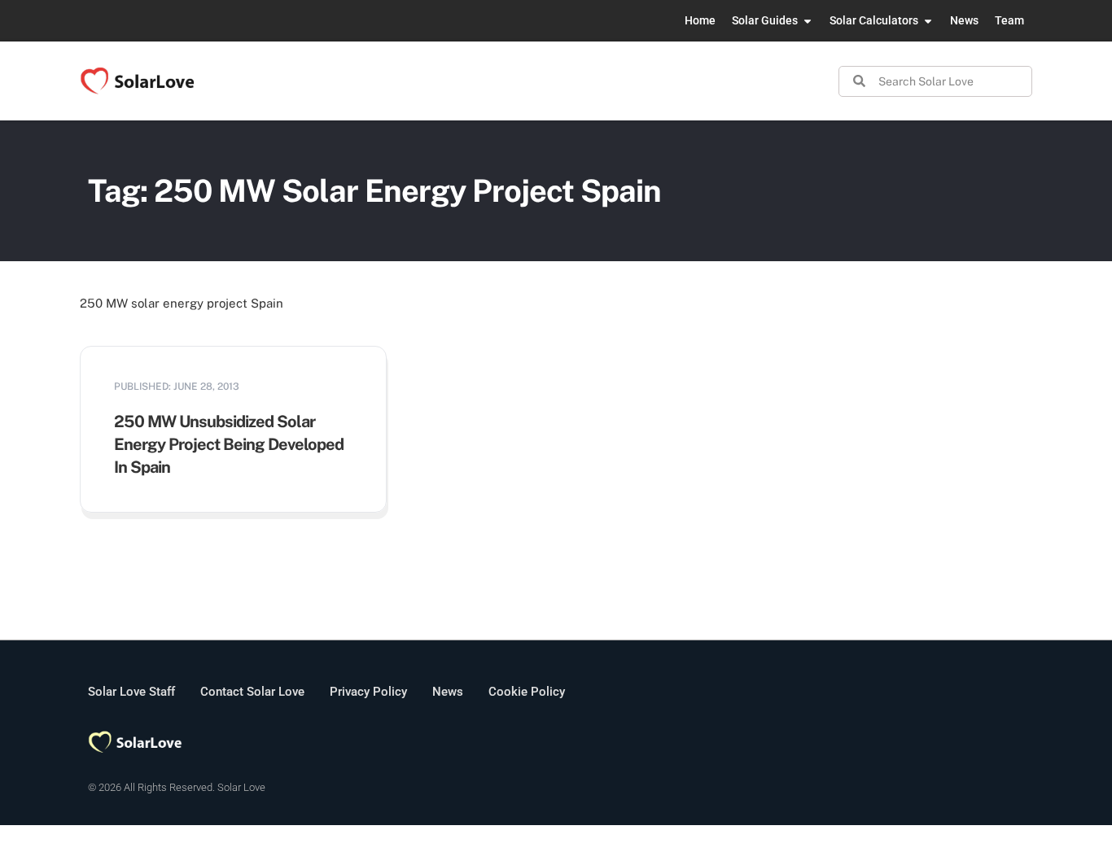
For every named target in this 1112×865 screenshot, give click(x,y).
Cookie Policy (526, 691)
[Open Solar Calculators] (928, 20)
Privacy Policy (368, 691)
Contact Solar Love (252, 691)
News (447, 691)
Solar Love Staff (131, 691)
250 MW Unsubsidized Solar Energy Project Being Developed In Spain (229, 444)
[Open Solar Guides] (807, 20)
